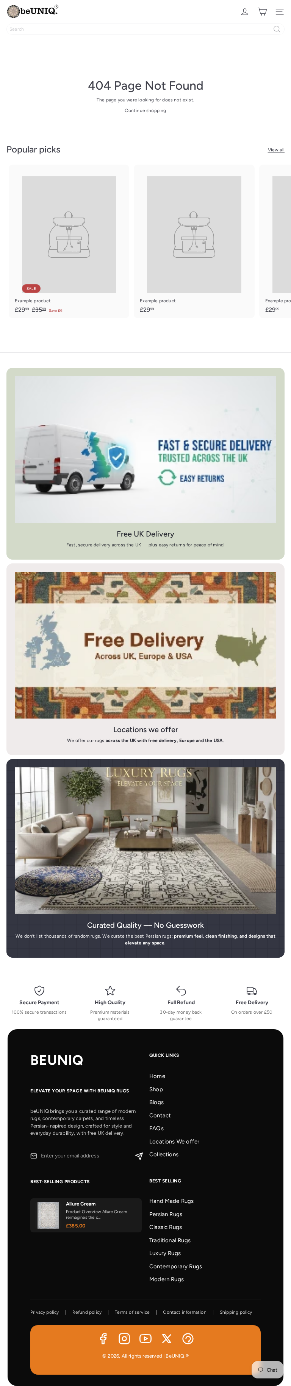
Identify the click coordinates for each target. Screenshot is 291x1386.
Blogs (156, 1102)
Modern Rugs (166, 1279)
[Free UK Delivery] (145, 449)
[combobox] (145, 29)
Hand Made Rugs (171, 1201)
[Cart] (262, 12)
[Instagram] (124, 1339)
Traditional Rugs (170, 1240)
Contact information (184, 1312)
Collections (163, 1154)
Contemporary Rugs (175, 1266)
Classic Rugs (165, 1227)
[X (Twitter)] (167, 1339)
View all (276, 149)
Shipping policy (236, 1312)
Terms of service (132, 1312)
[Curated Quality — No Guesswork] (145, 840)
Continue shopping (145, 110)
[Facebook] (103, 1339)
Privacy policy (44, 1312)
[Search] (277, 29)
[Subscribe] (138, 1156)
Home (157, 1076)
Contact (160, 1115)
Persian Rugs (165, 1214)
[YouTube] (145, 1339)
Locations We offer (174, 1141)
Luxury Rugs (165, 1253)
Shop (156, 1089)
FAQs (156, 1128)
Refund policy (87, 1312)
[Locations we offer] (145, 645)
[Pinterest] (188, 1339)
